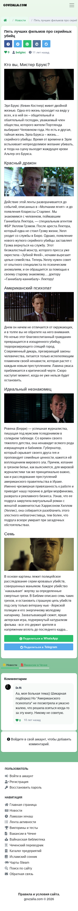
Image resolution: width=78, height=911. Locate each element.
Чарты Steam (19, 862)
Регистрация (18, 781)
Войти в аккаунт (21, 776)
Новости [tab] (11, 665)
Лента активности (22, 821)
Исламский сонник (23, 856)
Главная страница (23, 804)
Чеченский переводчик (26, 845)
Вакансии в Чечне (22, 833)
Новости (20, 20)
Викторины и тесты (23, 827)
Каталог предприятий (25, 850)
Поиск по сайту (20, 868)
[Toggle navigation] (72, 5)
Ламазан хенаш (21, 816)
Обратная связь (21, 873)
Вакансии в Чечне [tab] (35, 665)
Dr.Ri (19, 688)
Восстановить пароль (25, 787)
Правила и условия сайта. (39, 894)
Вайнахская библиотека (27, 839)
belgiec (21, 52)
